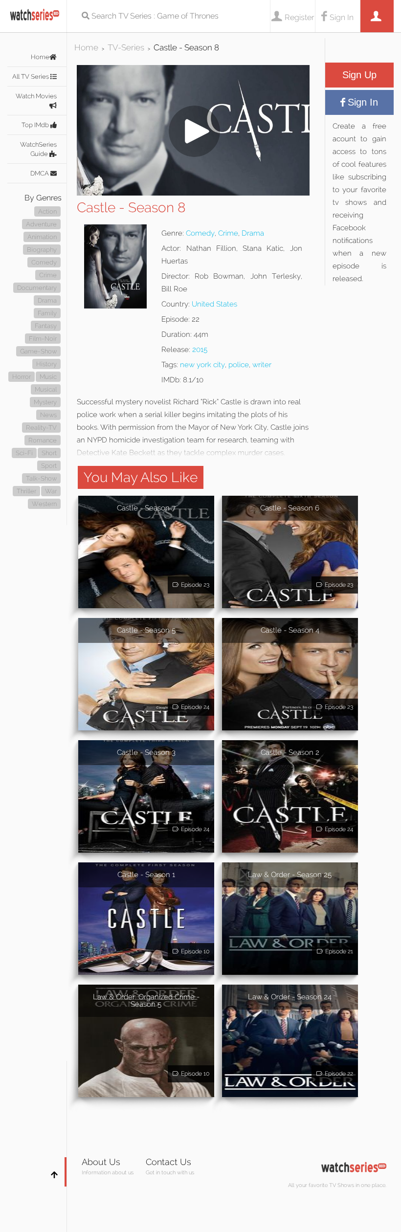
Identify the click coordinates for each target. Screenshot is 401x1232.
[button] (193, 193)
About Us (101, 1162)
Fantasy (46, 326)
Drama (47, 300)
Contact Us (168, 1162)
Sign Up (359, 74)
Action (47, 211)
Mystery (45, 402)
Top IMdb (36, 125)
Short (49, 453)
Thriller (26, 491)
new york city (202, 364)
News (48, 414)
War (51, 491)
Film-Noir (43, 338)
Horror (21, 376)
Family (47, 313)
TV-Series (126, 47)
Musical (46, 389)
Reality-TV (41, 427)
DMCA (40, 173)
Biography (42, 249)
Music (48, 376)
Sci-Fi (24, 453)
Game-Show (38, 351)
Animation (42, 237)
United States (214, 304)
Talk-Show (41, 478)
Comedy (44, 262)
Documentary (37, 287)
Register (299, 17)
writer (261, 364)
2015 (199, 349)
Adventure (41, 224)
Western (44, 503)
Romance (42, 440)
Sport (49, 465)
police (238, 364)
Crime (48, 275)
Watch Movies (36, 96)
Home (40, 57)
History (46, 364)
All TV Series (31, 76)
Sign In (342, 17)
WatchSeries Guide (38, 149)
